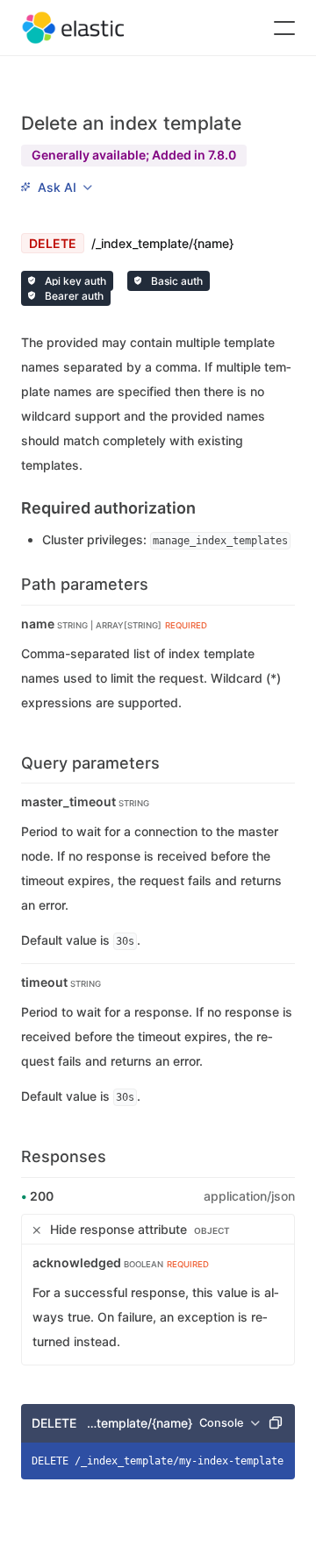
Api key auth (74, 280)
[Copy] (275, 1423)
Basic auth (175, 280)
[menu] (56, 188)
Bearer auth (73, 295)
